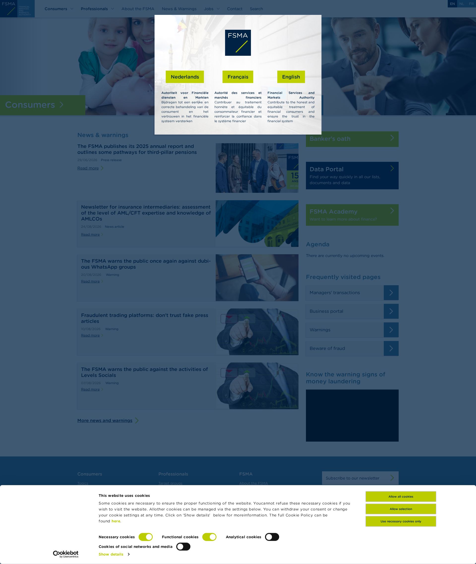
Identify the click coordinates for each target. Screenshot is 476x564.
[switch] (209, 537)
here (116, 521)
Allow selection (401, 509)
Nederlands (185, 77)
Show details (111, 554)
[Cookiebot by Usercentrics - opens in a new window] (66, 554)
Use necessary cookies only (401, 521)
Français (238, 77)
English (291, 77)
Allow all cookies (400, 496)
